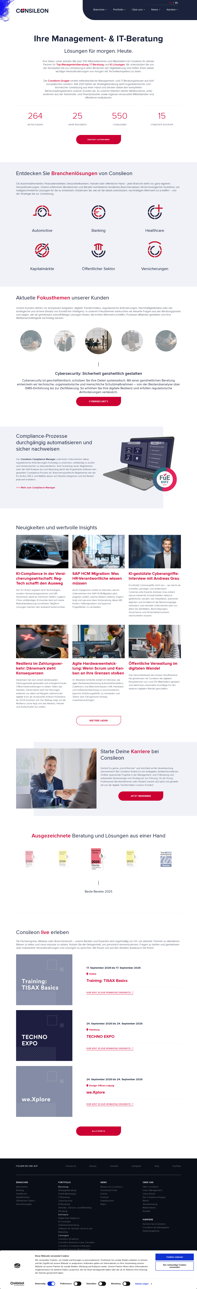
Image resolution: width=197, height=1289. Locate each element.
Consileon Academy (68, 1239)
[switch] (77, 1284)
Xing (157, 1166)
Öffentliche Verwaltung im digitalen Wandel (153, 666)
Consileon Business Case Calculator (76, 1242)
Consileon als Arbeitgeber (156, 1227)
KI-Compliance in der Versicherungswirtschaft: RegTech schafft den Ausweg (41, 578)
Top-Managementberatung (72, 64)
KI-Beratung (64, 1204)
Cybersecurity (65, 1200)
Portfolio (118, 9)
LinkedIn (114, 1166)
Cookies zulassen (174, 1257)
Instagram (136, 1166)
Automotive (22, 1186)
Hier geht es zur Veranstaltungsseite (108, 992)
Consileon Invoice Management (74, 1249)
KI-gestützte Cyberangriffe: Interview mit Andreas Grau (154, 576)
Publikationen (107, 1200)
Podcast (105, 1197)
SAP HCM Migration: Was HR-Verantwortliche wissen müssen (97, 578)
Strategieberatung (67, 1190)
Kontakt (146, 1211)
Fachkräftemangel (67, 1193)
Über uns (137, 9)
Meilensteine (149, 1207)
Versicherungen (24, 1204)
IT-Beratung (97, 64)
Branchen (99, 9)
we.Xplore (95, 1092)
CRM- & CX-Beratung (98, 405)
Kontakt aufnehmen (99, 139)
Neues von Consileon (111, 1186)
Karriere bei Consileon (154, 1224)
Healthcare (21, 1193)
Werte (146, 1200)
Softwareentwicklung (68, 1225)
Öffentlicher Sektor (25, 1200)
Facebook (71, 1166)
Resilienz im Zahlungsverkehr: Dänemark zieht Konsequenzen (39, 668)
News (154, 9)
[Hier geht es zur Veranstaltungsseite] (44, 1004)
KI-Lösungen (117, 64)
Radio (103, 1204)
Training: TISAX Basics (107, 980)
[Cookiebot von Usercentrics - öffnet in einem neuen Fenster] (17, 1284)
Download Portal (109, 1190)
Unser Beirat (149, 1193)
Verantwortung (150, 1204)
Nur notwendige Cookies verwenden (174, 1266)
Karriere (171, 9)
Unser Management (152, 1190)
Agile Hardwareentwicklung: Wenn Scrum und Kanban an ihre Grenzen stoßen (98, 668)
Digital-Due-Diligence (68, 1218)
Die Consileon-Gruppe (154, 1197)
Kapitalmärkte (22, 1197)
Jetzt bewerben (141, 796)
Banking (20, 1190)
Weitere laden (98, 720)
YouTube (176, 1166)
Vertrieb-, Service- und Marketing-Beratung (75, 1209)
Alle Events (98, 1131)
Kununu (92, 1166)
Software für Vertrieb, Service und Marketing (75, 1230)
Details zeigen (141, 1284)
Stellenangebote (151, 1231)
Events (104, 1193)
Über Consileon (151, 1186)
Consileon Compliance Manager (74, 1246)
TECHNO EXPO (100, 1036)
